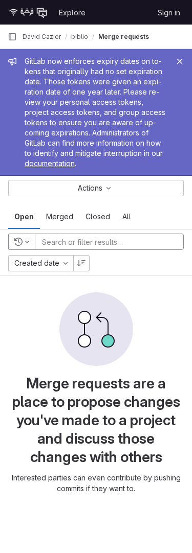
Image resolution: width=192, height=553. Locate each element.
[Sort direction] (81, 263)
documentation (50, 163)
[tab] (24, 216)
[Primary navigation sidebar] (12, 37)
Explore (72, 12)
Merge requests (123, 36)
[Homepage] (28, 12)
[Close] (180, 61)
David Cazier (42, 36)
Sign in (169, 12)
